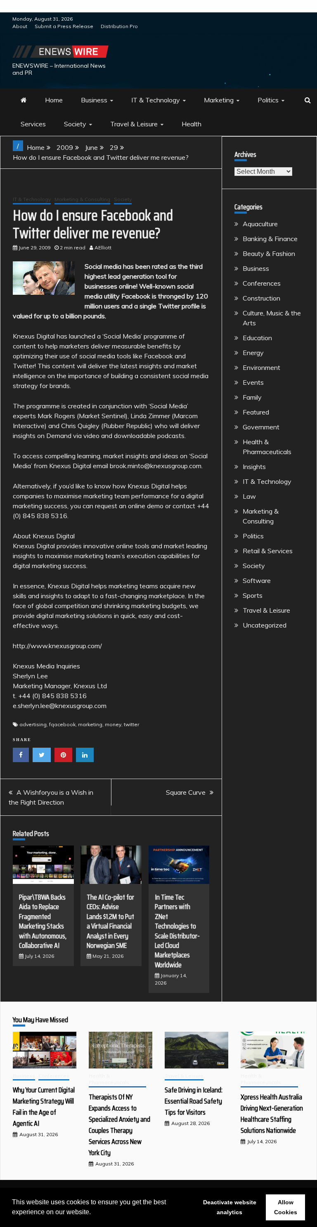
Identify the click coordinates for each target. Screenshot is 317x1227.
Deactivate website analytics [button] (229, 1207)
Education (257, 338)
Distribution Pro (119, 26)
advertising (33, 724)
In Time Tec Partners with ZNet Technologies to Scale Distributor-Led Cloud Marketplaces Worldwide (177, 931)
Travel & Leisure (134, 124)
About (19, 26)
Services (33, 124)
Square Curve (186, 792)
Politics (268, 100)
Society (75, 124)
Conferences (262, 283)
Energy (253, 352)
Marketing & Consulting (82, 199)
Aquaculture (260, 224)
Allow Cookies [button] (285, 1207)
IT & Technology (155, 100)
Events (253, 382)
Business (94, 100)
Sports (253, 595)
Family (252, 397)
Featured (256, 412)
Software (257, 580)
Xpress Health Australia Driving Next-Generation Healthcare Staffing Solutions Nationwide (272, 1113)
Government (261, 427)
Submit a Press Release (64, 26)
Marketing (219, 100)
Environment (261, 367)
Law (249, 496)
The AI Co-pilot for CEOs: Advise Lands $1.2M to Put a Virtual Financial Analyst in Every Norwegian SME (110, 921)
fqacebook (62, 724)
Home (54, 100)
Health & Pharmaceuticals (109, 1079)
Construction (261, 298)
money (113, 724)
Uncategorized (264, 625)
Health (191, 124)
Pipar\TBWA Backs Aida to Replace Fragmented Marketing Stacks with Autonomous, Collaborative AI (42, 921)
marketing (90, 724)
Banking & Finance (270, 239)
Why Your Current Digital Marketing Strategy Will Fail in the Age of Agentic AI (44, 1106)
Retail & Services (268, 551)
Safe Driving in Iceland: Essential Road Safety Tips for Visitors (193, 1101)
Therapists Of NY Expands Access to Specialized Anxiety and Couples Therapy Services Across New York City (119, 1124)
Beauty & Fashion (269, 253)
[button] (93, 1213)
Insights (254, 466)
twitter (131, 724)
